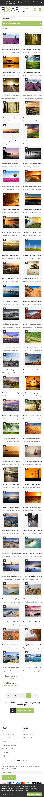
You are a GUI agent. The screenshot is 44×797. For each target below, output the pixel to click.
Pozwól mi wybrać (7, 794)
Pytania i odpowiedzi (9, 738)
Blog (3, 756)
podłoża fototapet (11, 685)
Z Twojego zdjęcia (8, 734)
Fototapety (11, 678)
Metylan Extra (28, 738)
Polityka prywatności (9, 745)
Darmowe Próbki (7, 749)
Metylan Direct (28, 734)
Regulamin (5, 752)
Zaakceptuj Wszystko (34, 794)
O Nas (4, 741)
